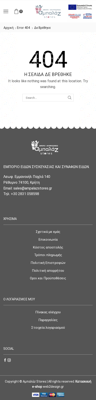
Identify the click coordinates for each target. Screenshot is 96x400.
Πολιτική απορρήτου (48, 271)
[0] (22, 11)
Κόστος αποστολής (48, 247)
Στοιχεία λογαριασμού (48, 328)
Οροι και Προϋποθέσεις (48, 278)
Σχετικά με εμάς (48, 232)
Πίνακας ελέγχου (48, 312)
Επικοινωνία (48, 240)
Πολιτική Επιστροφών (48, 263)
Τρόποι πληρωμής (48, 255)
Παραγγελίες (48, 320)
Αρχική (9, 27)
